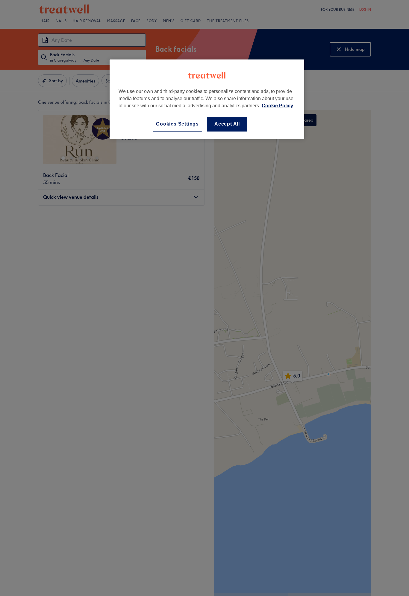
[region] (207, 99)
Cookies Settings (177, 123)
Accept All (227, 123)
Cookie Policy (277, 105)
